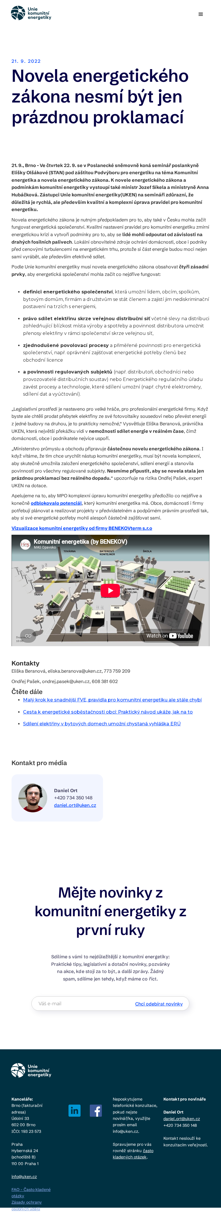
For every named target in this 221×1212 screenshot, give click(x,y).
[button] (200, 14)
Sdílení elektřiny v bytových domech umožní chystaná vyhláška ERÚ (102, 724)
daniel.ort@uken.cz (75, 805)
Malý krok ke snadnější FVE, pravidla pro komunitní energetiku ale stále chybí (112, 700)
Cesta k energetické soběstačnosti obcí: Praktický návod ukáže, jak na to (108, 712)
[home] (31, 13)
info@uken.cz (24, 1176)
